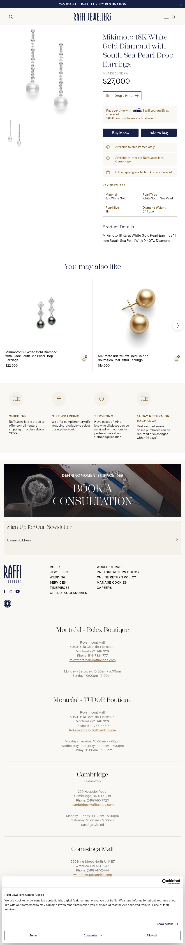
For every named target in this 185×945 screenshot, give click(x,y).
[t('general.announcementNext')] (181, 4)
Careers (104, 587)
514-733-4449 (98, 726)
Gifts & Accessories (68, 593)
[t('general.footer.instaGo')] (10, 591)
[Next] (178, 325)
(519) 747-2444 (98, 870)
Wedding (57, 577)
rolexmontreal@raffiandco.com (92, 660)
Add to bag (159, 132)
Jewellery (59, 572)
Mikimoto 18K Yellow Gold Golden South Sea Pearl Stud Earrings (123, 358)
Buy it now (120, 132)
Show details (165, 924)
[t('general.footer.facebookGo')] (4, 591)
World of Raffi (111, 567)
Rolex (55, 567)
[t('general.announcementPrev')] (3, 4)
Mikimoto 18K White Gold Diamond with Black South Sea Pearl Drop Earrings (31, 356)
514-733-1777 (98, 656)
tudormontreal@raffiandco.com (92, 730)
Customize (90, 935)
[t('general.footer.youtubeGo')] (18, 591)
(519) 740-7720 (98, 800)
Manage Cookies (112, 582)
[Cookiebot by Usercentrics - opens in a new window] (160, 882)
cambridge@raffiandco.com (93, 805)
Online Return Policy (116, 577)
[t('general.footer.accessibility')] (7, 604)
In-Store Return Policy (118, 572)
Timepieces (60, 587)
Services (58, 582)
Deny (33, 935)
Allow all (151, 935)
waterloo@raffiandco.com (92, 875)
